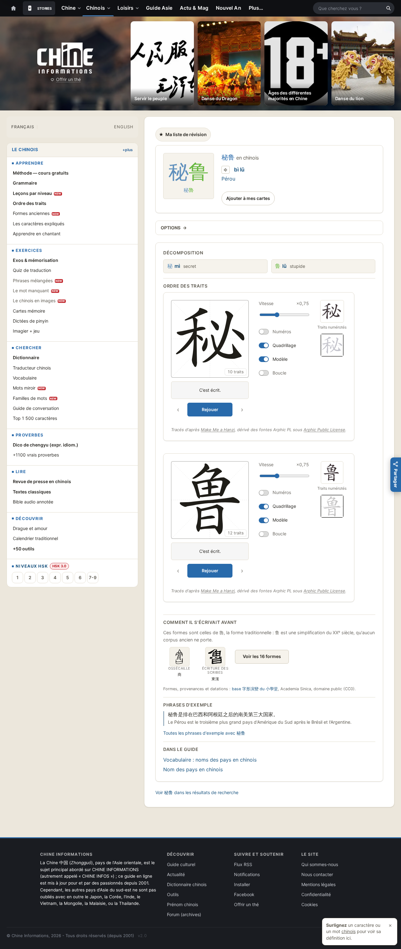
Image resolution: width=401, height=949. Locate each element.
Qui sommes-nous (319, 864)
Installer (242, 884)
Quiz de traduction (32, 270)
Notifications (247, 874)
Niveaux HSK (32, 566)
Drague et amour (30, 528)
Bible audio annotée (33, 501)
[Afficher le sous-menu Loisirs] (138, 8)
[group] (241, 358)
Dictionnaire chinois (186, 884)
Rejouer (210, 409)
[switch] (283, 332)
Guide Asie (159, 8)
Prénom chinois (182, 904)
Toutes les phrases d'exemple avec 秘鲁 (204, 733)
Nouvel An (228, 8)
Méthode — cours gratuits (41, 173)
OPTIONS (173, 227)
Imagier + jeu (26, 331)
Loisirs (125, 8)
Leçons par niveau (37, 193)
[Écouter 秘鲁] (225, 170)
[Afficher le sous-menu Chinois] (110, 8)
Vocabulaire (25, 377)
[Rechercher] (388, 8)
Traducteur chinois (32, 367)
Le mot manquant (36, 290)
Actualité (176, 874)
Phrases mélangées (37, 280)
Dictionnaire (26, 357)
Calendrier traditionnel (35, 538)
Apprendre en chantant (36, 233)
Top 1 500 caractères (35, 418)
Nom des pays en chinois (193, 769)
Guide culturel (181, 864)
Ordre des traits (29, 203)
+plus (127, 149)
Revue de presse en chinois (42, 481)
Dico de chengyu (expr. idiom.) (45, 444)
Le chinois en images (39, 300)
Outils (173, 894)
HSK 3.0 (59, 566)
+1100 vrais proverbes (36, 454)
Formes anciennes (36, 213)
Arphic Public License (324, 429)
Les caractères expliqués (38, 223)
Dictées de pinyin (30, 321)
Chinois (95, 8)
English (123, 126)
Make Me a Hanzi (218, 429)
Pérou (228, 179)
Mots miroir (29, 387)
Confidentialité (316, 894)
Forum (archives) (184, 914)
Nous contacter (317, 874)
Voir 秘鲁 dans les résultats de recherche (196, 792)
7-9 (92, 577)
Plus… (256, 8)
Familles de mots (35, 398)
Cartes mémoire (29, 311)
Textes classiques (32, 491)
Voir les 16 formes (262, 656)
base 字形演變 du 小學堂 (255, 688)
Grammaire (25, 183)
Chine (68, 8)
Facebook (244, 894)
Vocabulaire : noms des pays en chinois (210, 760)
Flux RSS (243, 864)
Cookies (309, 904)
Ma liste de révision (183, 136)
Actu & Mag (194, 8)
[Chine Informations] (65, 58)
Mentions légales (318, 884)
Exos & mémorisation (35, 260)
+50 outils (23, 548)
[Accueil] (13, 8)
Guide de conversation (36, 408)
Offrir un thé (68, 79)
